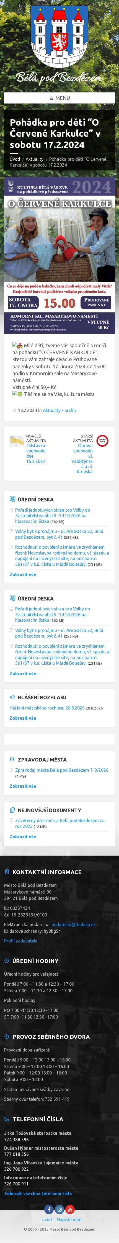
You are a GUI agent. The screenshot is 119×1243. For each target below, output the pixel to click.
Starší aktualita (83, 438)
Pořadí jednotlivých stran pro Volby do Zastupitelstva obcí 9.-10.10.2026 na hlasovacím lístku (52, 515)
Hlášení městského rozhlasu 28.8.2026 (47, 707)
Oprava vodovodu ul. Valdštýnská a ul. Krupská (82, 458)
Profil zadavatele (20, 940)
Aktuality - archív (60, 410)
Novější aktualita (36, 438)
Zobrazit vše (23, 574)
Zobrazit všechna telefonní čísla (38, 1193)
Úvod (15, 159)
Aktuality (34, 159)
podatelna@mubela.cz (73, 924)
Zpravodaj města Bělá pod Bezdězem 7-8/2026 (61, 770)
